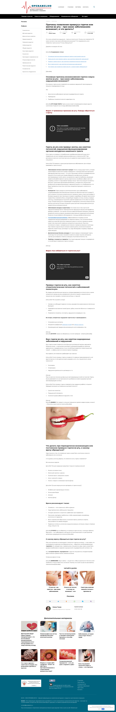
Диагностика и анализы (28, 36)
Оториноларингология (28, 60)
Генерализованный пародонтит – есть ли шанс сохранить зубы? (66, 663)
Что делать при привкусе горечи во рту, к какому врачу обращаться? (67, 66)
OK (103, 709)
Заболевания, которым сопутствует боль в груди (86, 635)
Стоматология (26, 68)
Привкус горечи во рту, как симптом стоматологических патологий (67, 61)
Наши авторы (80, 682)
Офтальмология (26, 62)
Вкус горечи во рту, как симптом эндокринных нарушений (65, 64)
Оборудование (54, 16)
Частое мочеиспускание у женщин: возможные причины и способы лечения (67, 636)
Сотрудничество (81, 684)
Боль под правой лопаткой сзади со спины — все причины (85, 665)
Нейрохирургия (26, 45)
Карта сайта (80, 687)
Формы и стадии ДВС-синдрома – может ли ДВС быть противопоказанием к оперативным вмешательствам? (47, 667)
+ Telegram (70, 7)
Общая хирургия (27, 48)
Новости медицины (41, 16)
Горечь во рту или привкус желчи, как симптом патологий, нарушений (68, 59)
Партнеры (78, 7)
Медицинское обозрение (69, 16)
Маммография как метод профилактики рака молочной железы (48, 635)
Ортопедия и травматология (30, 57)
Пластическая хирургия (29, 65)
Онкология (25, 54)
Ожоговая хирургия (27, 51)
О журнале (61, 7)
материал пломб (66, 324)
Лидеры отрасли (26, 16)
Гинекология (25, 30)
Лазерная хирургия (27, 42)
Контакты (85, 7)
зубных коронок (78, 324)
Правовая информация (83, 686)
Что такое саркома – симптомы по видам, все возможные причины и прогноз (29, 665)
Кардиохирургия (27, 39)
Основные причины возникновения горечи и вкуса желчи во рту (66, 56)
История (85, 16)
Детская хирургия (27, 33)
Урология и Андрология (29, 71)
